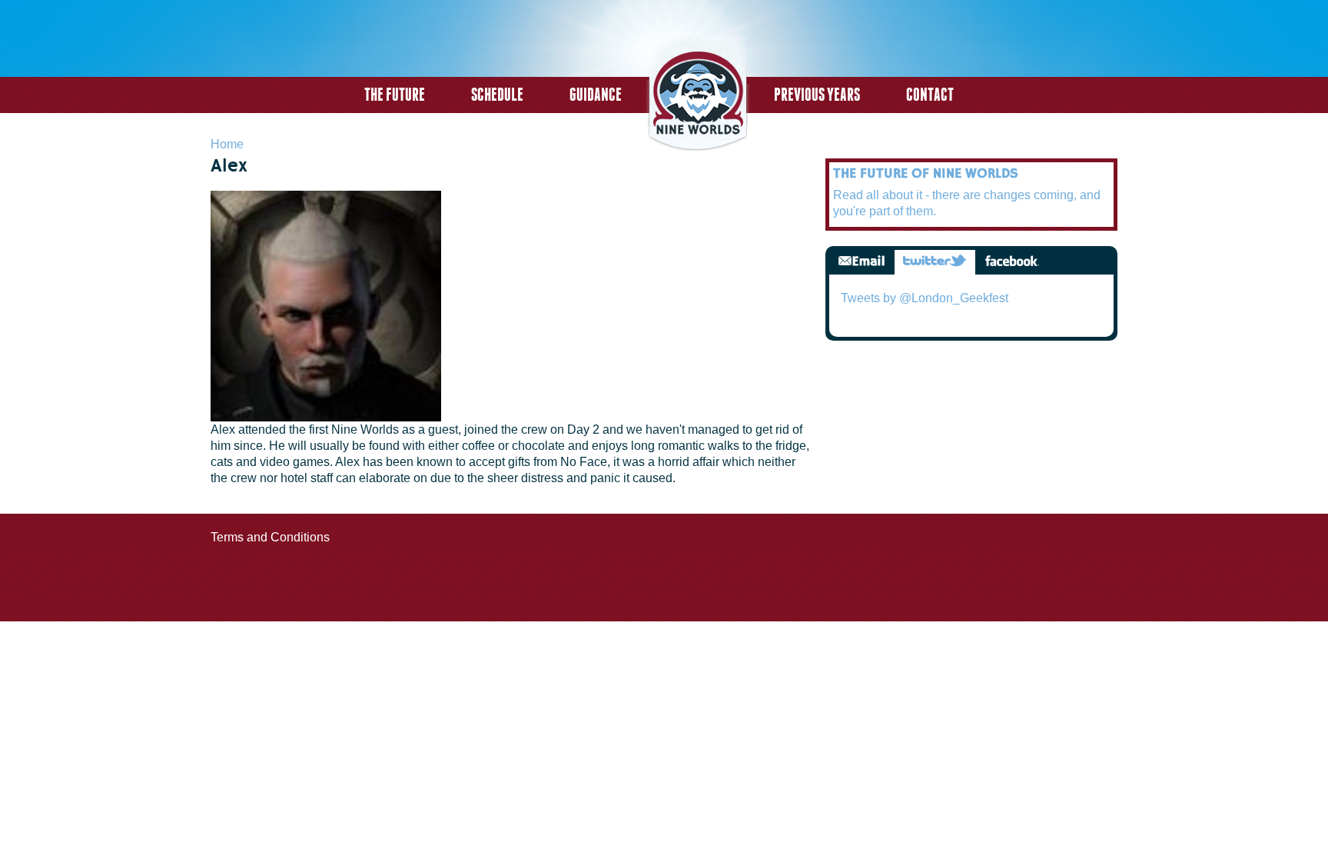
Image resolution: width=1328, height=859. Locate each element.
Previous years (817, 94)
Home (227, 144)
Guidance (595, 94)
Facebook (1012, 262)
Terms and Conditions (270, 537)
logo (698, 95)
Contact (930, 94)
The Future (394, 94)
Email (861, 262)
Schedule (497, 94)
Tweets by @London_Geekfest (924, 298)
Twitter (935, 262)
